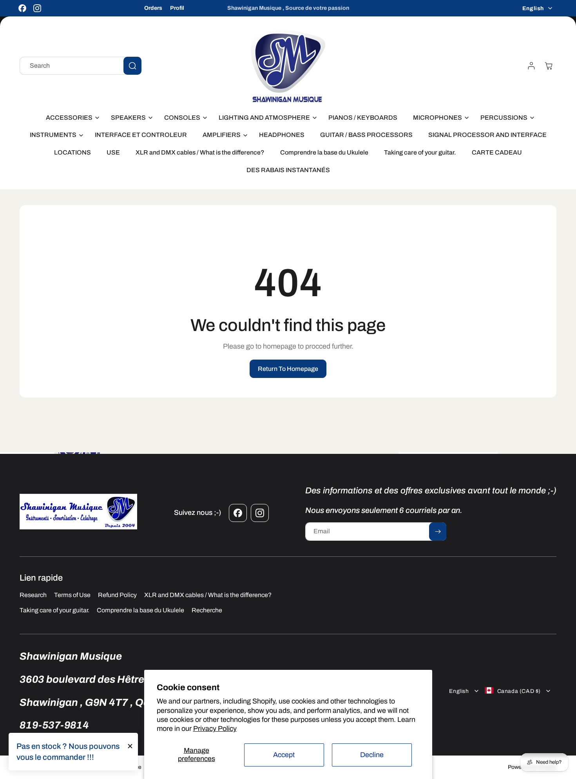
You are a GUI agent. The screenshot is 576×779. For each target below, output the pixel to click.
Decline (372, 755)
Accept (284, 755)
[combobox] (80, 65)
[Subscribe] (437, 531)
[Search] (132, 66)
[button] (70, 118)
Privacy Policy (215, 728)
